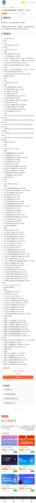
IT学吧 (4, 2)
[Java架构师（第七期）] (26, 440)
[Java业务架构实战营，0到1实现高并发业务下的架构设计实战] (26, 479)
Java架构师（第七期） (26, 450)
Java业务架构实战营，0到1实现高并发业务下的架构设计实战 (26, 488)
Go (3, 486)
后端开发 (23, 13)
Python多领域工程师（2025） (9, 450)
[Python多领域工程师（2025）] (9, 440)
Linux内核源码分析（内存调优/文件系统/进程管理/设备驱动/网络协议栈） (27, 428)
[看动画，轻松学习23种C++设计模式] (26, 460)
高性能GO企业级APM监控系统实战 (9, 488)
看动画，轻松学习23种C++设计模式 (26, 469)
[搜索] (28, 2)
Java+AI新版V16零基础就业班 (9, 469)
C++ (21, 466)
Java (21, 447)
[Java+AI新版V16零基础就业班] (9, 460)
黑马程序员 (4, 416)
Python (5, 447)
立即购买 (18, 377)
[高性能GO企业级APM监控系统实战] (9, 479)
